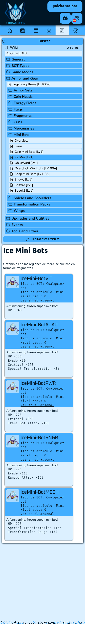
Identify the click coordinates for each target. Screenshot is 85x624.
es (77, 47)
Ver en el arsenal (37, 300)
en (69, 47)
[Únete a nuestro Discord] (65, 18)
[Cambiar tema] (76, 18)
